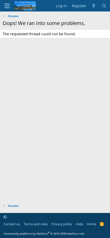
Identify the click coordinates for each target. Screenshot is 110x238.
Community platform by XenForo (44, 233)
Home (91, 224)
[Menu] (7, 6)
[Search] (104, 5)
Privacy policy (61, 224)
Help (79, 224)
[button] (5, 217)
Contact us (12, 224)
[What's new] (94, 5)
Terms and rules (36, 224)
